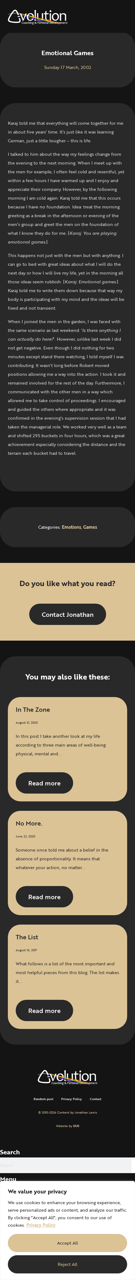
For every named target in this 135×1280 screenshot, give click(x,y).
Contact (95, 1099)
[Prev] (38, 471)
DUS (76, 1126)
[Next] (97, 471)
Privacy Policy (41, 1225)
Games (90, 527)
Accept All (67, 1243)
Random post (43, 1099)
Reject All (67, 1264)
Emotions (71, 527)
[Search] (133, 1165)
